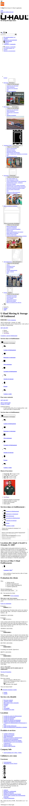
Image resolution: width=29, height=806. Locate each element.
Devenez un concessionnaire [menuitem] (10, 40)
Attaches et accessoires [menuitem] (11, 91)
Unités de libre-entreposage (10, 725)
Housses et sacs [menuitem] (10, 230)
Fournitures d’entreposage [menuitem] (12, 193)
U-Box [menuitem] (8, 145)
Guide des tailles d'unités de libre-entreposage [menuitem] (16, 186)
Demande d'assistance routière (9, 689)
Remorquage (6, 106)
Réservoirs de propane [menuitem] (11, 301)
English (5, 692)
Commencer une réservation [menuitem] (12, 85)
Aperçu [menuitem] (8, 264)
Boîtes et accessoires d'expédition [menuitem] (13, 229)
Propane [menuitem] (5, 292)
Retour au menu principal (13, 84)
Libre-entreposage (8, 364)
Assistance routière (8, 701)
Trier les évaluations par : (6, 589)
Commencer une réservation (12, 109)
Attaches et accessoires (9, 735)
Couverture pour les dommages (11, 739)
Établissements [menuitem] (8, 41)
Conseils (6, 705)
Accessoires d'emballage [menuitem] (12, 227)
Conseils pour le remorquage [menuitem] (13, 112)
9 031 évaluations (12, 320)
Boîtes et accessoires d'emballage (11, 223)
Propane (10, 292)
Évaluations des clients (9, 709)
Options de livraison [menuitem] (11, 149)
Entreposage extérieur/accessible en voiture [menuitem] (16, 188)
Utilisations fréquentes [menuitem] (11, 151)
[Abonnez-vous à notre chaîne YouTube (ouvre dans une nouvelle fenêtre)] (5, 777)
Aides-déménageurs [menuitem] (8, 261)
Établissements (9, 798)
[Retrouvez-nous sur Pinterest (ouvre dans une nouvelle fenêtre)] (5, 771)
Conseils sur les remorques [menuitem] (12, 88)
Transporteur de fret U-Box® (10, 763)
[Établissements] (6, 32)
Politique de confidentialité (10, 791)
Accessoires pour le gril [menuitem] (11, 297)
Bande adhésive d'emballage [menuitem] (12, 233)
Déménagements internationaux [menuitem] (13, 152)
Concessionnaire (7, 762)
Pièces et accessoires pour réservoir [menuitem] (14, 302)
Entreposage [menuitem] (6, 175)
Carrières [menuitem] (6, 38)
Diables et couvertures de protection (12, 721)
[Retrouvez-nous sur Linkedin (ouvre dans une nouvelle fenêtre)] (5, 773)
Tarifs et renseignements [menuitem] (12, 148)
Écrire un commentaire (6, 603)
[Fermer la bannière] (2, 1)
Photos (6, 333)
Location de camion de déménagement (13, 716)
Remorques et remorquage (9, 343)
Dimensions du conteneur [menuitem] (12, 156)
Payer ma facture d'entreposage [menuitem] (13, 189)
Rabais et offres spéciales (9, 746)
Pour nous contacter (8, 700)
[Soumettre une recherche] (16, 34)
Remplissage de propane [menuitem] (12, 295)
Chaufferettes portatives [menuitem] (12, 299)
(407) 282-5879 (4, 327)
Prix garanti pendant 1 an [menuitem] (9, 37)
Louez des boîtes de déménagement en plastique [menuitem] (17, 236)
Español (5, 693)
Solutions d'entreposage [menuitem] (11, 234)
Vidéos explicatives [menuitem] (11, 87)
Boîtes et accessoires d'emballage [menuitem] (10, 206)
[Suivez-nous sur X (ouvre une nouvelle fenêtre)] (5, 776)
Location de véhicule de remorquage (12, 720)
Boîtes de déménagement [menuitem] (12, 226)
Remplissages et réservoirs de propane (12, 740)
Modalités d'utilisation (9, 792)
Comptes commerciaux (9, 733)
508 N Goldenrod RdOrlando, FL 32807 (5, 403)
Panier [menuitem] (7, 42)
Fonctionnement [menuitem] (10, 267)
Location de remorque (9, 718)
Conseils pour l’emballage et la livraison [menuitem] (17, 153)
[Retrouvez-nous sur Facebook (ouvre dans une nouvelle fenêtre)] (5, 767)
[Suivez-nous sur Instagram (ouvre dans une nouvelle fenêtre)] (5, 769)
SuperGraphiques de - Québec (13, 752)
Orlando (5, 308)
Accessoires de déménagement (10, 371)
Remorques (11, 82)
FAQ (5, 707)
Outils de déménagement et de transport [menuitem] (15, 231)
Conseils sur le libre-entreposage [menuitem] (13, 192)
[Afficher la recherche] (4, 33)
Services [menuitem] (8, 269)
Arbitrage (6, 790)
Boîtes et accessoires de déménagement (13, 737)
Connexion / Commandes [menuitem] (10, 44)
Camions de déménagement (10, 350)
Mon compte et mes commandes (11, 702)
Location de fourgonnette (9, 717)
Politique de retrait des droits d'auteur (12, 794)
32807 (5, 309)
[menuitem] (17, 109)
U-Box (17, 145)
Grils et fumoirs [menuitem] (10, 298)
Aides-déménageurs (17, 261)
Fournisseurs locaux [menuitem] (11, 266)
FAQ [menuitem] (8, 89)
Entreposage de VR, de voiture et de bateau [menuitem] (16, 185)
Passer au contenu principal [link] (7, 12)
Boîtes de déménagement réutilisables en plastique (15, 727)
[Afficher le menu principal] (2, 14)
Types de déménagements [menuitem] (12, 270)
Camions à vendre (8, 394)
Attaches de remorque (8, 379)
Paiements (6, 704)
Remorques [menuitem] (6, 82)
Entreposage (12, 175)
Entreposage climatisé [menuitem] (11, 184)
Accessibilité (7, 708)
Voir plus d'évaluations (6, 672)
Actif (2, 10)
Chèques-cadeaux (8, 744)
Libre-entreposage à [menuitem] (12, 180)
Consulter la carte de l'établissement (9, 335)
